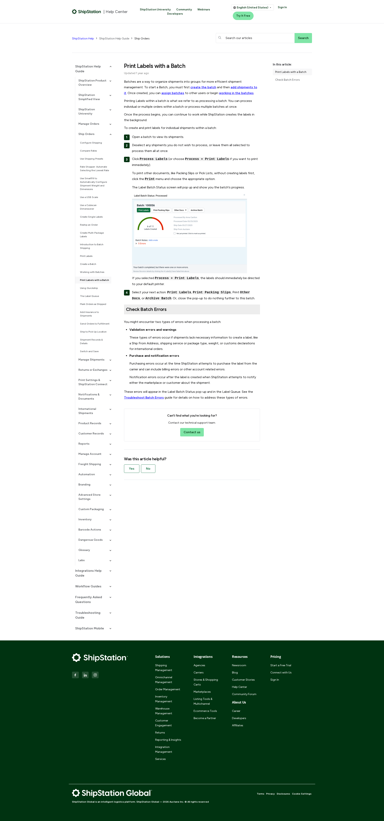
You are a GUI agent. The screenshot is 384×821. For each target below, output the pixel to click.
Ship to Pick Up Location (93, 331)
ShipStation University (155, 9)
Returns (160, 732)
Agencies (199, 665)
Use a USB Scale (89, 197)
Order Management (167, 689)
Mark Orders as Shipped (93, 304)
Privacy (270, 793)
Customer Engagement (163, 723)
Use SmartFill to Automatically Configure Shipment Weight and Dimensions (93, 184)
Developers (175, 13)
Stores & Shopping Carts (206, 682)
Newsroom (239, 665)
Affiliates (237, 725)
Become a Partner (205, 718)
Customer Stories (243, 679)
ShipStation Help (83, 38)
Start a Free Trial (280, 665)
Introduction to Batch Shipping (91, 246)
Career (236, 711)
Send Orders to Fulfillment (94, 323)
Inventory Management (163, 699)
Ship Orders (142, 38)
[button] (91, 68)
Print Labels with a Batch (94, 280)
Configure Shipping (91, 142)
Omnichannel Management (163, 680)
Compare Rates (88, 150)
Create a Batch (88, 264)
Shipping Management (163, 668)
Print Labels (86, 256)
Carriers (199, 672)
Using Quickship (89, 288)
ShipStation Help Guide (114, 38)
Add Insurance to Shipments (89, 314)
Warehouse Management (163, 711)
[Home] (86, 11)
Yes (131, 468)
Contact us (192, 432)
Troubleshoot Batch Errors (144, 397)
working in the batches (236, 93)
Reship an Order (89, 224)
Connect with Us (281, 672)
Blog (235, 672)
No (148, 468)
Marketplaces (202, 691)
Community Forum (244, 694)
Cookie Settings (301, 793)
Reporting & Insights (168, 740)
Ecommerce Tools (205, 711)
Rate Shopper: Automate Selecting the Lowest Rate (94, 168)
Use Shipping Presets (91, 158)
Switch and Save (89, 351)
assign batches (172, 93)
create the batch (203, 87)
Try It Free (243, 15)
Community (184, 9)
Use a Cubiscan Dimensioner (88, 207)
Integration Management (163, 749)
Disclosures (283, 793)
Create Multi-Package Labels (92, 234)
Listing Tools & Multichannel (203, 701)
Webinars (203, 9)
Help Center (239, 687)
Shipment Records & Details (91, 341)
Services (160, 759)
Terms (260, 793)
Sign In (282, 7)
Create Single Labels (91, 216)
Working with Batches (92, 272)
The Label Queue (89, 296)
